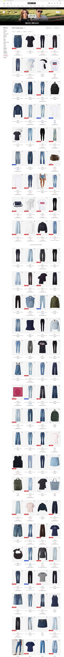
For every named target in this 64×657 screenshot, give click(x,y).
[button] (49, 28)
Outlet (5, 0)
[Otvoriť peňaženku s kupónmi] (49, 3)
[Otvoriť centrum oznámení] (54, 3)
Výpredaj (18, 31)
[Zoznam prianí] (57, 3)
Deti (11, 3)
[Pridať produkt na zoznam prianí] (22, 35)
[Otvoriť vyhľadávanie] (46, 6)
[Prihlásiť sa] (51, 3)
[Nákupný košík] (60, 3)
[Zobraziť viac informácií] (17, 55)
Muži (7, 3)
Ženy (4, 3)
